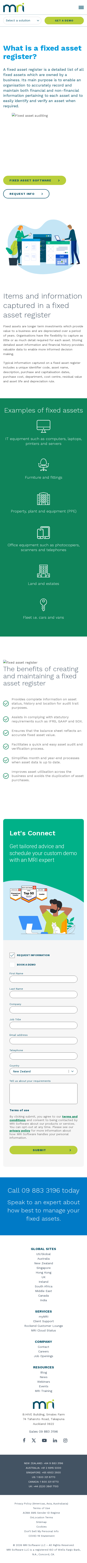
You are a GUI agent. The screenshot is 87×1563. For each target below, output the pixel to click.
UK (44, 1277)
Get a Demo (64, 20)
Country (14, 1065)
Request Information (33, 955)
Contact (43, 1346)
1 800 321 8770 (46, 1477)
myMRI (43, 1316)
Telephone (16, 1050)
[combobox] (43, 1071)
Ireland (43, 1281)
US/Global (43, 1254)
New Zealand (43, 1263)
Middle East (43, 1291)
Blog (43, 1372)
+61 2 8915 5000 (51, 1467)
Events (43, 1386)
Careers (43, 1351)
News (44, 1377)
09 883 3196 (48, 1431)
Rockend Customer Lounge (43, 1325)
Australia (43, 1258)
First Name (16, 973)
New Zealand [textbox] (22, 1071)
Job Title (15, 1019)
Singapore (44, 1268)
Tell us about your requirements (30, 1081)
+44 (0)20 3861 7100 (46, 1486)
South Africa (43, 1286)
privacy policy (20, 1130)
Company (15, 1004)
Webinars (43, 1381)
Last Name (16, 988)
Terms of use (19, 1110)
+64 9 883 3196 (53, 1463)
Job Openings (43, 1356)
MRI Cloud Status (43, 1330)
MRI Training (43, 1391)
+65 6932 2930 (51, 1472)
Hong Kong (43, 1272)
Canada (43, 1295)
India (43, 1300)
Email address (19, 1035)
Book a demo (26, 964)
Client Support (43, 1321)
